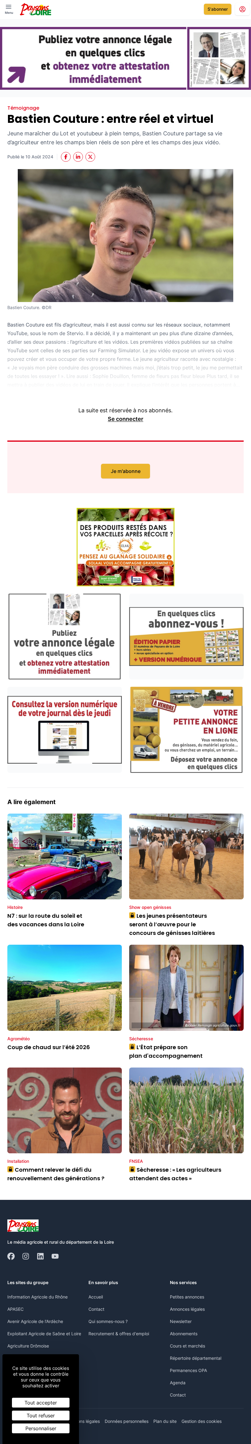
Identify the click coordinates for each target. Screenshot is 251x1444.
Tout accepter (40, 1403)
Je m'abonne (125, 471)
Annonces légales (187, 1309)
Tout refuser (41, 1415)
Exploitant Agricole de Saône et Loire (44, 1333)
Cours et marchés (187, 1345)
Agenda (177, 1382)
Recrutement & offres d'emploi (118, 1333)
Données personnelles (126, 1421)
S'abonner (218, 9)
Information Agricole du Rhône (37, 1296)
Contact (96, 1309)
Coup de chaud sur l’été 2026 (48, 1047)
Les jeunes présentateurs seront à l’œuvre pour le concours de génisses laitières (172, 924)
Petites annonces (187, 1296)
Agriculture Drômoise (28, 1345)
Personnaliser (40, 1428)
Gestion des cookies (202, 1421)
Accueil (95, 1296)
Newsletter (181, 1321)
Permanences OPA (188, 1370)
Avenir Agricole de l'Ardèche (35, 1321)
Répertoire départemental (195, 1358)
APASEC (15, 1309)
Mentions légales (83, 1421)
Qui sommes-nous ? (108, 1321)
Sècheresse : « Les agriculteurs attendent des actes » (175, 1174)
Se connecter (125, 419)
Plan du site (165, 1421)
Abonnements (183, 1333)
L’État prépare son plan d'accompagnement (166, 1051)
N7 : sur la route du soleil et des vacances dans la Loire (45, 920)
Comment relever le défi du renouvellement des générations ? (55, 1174)
